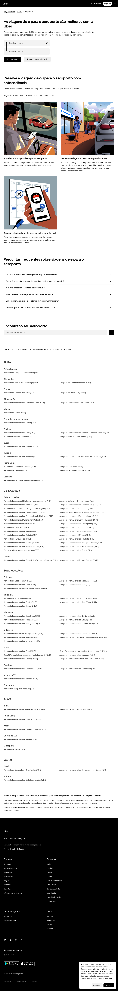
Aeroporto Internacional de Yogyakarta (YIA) (22, 641)
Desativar (97, 985)
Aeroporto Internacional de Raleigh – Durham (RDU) (80, 543)
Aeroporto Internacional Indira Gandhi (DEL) (77, 709)
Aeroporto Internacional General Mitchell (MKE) (78, 531)
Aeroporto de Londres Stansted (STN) (74, 470)
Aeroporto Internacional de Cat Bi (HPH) (75, 620)
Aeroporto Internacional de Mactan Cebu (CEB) (78, 581)
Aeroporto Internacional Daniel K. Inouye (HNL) (78, 516)
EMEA (6, 349)
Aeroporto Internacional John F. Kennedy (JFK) (78, 520)
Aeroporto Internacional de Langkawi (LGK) (77, 655)
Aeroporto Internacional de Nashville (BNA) (21, 505)
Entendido (109, 985)
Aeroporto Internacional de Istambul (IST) (20, 457)
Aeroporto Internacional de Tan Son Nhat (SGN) (78, 624)
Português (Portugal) (14, 950)
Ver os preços (12, 59)
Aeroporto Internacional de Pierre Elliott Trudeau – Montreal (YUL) (31, 560)
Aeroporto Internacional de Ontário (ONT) (20, 535)
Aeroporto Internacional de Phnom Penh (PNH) (23, 669)
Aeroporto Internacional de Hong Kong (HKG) (22, 719)
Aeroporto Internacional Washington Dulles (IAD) (23, 520)
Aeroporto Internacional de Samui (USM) (20, 606)
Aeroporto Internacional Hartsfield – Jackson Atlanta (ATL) (27, 501)
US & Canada (21, 349)
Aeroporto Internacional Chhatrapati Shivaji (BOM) (24, 709)
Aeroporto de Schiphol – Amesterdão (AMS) (21, 373)
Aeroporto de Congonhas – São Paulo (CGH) (22, 770)
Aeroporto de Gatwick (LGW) (71, 467)
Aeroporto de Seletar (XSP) (15, 749)
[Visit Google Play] (11, 963)
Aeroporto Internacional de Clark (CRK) (20, 585)
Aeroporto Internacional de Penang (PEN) (21, 659)
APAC (56, 349)
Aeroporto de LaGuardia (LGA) (16, 527)
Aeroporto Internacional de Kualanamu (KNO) (78, 634)
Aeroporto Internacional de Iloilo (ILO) (74, 585)
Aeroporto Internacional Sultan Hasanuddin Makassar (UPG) (84, 637)
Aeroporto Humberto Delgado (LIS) (18, 437)
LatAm (67, 349)
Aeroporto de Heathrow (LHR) (16, 470)
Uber (5, 3)
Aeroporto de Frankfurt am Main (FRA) (75, 383)
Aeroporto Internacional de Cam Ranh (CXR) (22, 616)
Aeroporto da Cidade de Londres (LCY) (20, 467)
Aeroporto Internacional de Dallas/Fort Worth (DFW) (25, 512)
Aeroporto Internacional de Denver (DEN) (76, 509)
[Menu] (115, 4)
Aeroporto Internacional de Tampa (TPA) (75, 550)
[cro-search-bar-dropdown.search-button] (111, 332)
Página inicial (9, 11)
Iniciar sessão (96, 4)
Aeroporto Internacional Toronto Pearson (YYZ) (78, 560)
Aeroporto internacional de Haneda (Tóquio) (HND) (25, 729)
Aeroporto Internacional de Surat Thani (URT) (78, 602)
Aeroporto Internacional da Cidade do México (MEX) (25, 780)
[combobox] (55, 332)
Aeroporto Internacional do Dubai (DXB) (20, 423)
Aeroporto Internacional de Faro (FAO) (19, 433)
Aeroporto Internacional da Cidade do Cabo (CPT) (24, 403)
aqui (110, 978)
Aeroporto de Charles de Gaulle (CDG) (19, 393)
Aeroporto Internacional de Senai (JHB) (20, 651)
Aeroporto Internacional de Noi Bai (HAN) (21, 620)
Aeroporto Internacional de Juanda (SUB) (20, 637)
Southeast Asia (40, 349)
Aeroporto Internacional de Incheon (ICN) (20, 739)
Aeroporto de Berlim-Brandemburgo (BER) (21, 383)
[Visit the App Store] (27, 964)
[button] (46, 43)
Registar (107, 4)
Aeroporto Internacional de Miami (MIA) (20, 531)
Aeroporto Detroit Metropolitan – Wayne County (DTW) (81, 512)
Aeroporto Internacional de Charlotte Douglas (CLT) (80, 505)
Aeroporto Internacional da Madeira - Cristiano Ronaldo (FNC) (84, 433)
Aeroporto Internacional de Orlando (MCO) (76, 527)
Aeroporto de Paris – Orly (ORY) (72, 393)
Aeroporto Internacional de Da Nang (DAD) (77, 616)
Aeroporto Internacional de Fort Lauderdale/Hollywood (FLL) (28, 516)
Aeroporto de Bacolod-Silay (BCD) (18, 581)
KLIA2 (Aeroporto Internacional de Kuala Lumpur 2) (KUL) (83, 651)
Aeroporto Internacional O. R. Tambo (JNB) (76, 403)
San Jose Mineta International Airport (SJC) (21, 550)
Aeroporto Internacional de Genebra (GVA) (21, 447)
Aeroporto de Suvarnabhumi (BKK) (18, 598)
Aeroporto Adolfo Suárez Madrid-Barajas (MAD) (23, 480)
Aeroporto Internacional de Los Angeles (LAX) (78, 524)
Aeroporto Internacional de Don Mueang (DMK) (78, 598)
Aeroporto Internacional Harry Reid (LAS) (20, 524)
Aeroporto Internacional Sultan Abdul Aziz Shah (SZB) (81, 659)
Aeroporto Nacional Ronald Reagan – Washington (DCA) (27, 509)
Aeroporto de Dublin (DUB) (15, 413)
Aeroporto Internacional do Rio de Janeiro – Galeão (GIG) (82, 770)
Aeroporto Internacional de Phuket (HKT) (20, 602)
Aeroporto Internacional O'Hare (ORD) (75, 535)
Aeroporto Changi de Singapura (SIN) (19, 689)
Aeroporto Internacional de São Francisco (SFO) (79, 546)
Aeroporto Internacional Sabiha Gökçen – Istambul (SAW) (82, 457)
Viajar (19, 11)
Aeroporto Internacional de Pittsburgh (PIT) (21, 543)
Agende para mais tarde (37, 59)
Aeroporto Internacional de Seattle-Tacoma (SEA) (24, 546)
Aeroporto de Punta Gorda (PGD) (17, 539)
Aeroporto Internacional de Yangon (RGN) (21, 679)
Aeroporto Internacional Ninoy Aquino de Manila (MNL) (26, 588)
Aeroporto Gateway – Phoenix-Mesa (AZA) (76, 501)
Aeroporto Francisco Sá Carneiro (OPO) (75, 437)
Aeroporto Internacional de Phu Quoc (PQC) (22, 624)
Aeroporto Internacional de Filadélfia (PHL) (76, 539)
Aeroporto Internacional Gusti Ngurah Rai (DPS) (23, 634)
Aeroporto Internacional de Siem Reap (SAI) (77, 669)
